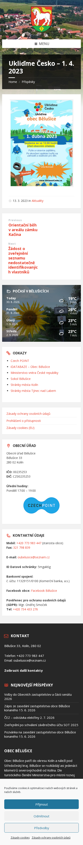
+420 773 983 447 (28, 543)
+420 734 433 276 (25, 609)
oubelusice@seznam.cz (34, 557)
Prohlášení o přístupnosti (23, 421)
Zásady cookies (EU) (20, 428)
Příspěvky (28, 82)
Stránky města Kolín (24, 385)
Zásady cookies (20, 837)
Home (13, 82)
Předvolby (41, 828)
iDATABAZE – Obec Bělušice (30, 367)
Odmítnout (41, 816)
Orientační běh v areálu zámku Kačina (23, 229)
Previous (15, 220)
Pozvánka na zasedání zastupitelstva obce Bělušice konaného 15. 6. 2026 (40, 734)
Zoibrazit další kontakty (23, 670)
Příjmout (41, 804)
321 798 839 (21, 547)
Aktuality (37, 201)
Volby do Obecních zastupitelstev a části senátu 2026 (38, 696)
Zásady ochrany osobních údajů (51, 837)
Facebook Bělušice (44, 591)
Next (12, 244)
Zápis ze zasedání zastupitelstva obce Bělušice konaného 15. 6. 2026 (37, 708)
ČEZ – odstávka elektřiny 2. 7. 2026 (29, 717)
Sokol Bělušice (21, 379)
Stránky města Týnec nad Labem (33, 391)
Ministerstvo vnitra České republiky (34, 373)
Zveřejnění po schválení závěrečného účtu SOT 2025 (41, 725)
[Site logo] (41, 30)
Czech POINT (20, 361)
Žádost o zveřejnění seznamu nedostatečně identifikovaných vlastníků (23, 260)
